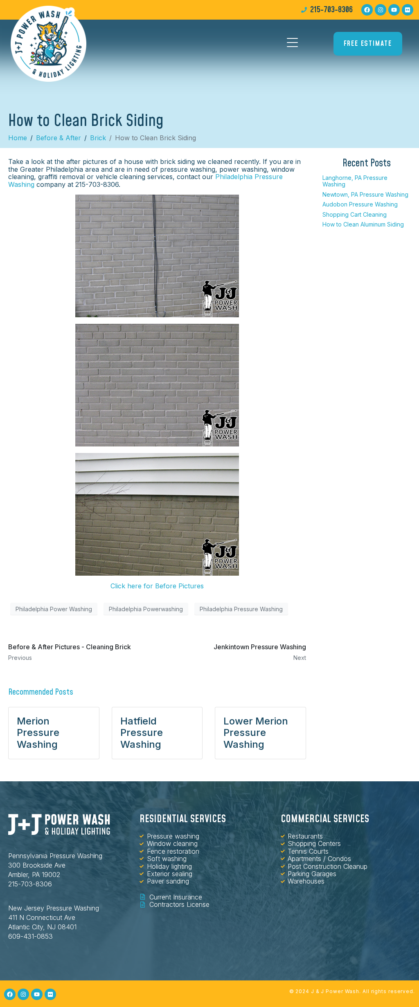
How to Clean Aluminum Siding (363, 224)
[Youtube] (394, 10)
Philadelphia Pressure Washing (241, 609)
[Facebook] (367, 10)
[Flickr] (407, 10)
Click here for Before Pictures (157, 586)
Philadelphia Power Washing (54, 609)
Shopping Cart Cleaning (354, 214)
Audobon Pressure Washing (360, 204)
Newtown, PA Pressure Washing (365, 194)
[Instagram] (380, 10)
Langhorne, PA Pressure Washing (354, 181)
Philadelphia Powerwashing (146, 609)
